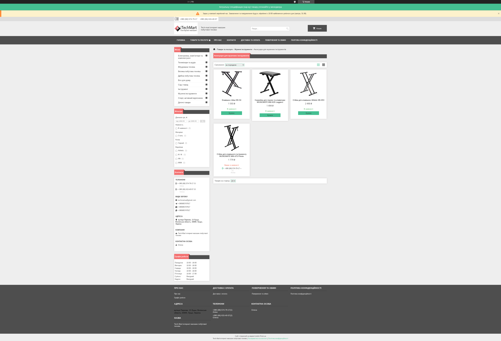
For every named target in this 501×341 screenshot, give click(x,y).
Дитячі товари (184, 102)
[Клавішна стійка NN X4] (231, 84)
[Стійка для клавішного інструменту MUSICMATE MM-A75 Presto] (231, 138)
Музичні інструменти (243, 49)
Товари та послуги (199, 40)
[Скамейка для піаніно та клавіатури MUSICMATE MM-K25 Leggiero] (270, 84)
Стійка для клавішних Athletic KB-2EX (308, 100)
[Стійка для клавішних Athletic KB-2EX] (308, 84)
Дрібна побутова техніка (189, 76)
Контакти (231, 40)
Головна (181, 40)
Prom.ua (263, 336)
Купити (231, 113)
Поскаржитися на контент (257, 338)
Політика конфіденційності (304, 40)
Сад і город (183, 85)
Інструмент (183, 89)
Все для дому (184, 80)
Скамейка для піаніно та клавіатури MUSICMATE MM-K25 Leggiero (270, 101)
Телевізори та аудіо (187, 62)
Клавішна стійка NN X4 (231, 100)
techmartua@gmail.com (187, 200)
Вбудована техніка (186, 67)
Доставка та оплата (250, 40)
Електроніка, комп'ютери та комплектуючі (190, 57)
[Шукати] (287, 28)
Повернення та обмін (275, 40)
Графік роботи (179, 298)
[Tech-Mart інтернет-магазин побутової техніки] (186, 28)
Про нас (218, 40)
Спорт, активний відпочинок (190, 98)
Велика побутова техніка (189, 71)
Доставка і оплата (220, 294)
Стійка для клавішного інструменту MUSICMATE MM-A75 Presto (231, 155)
